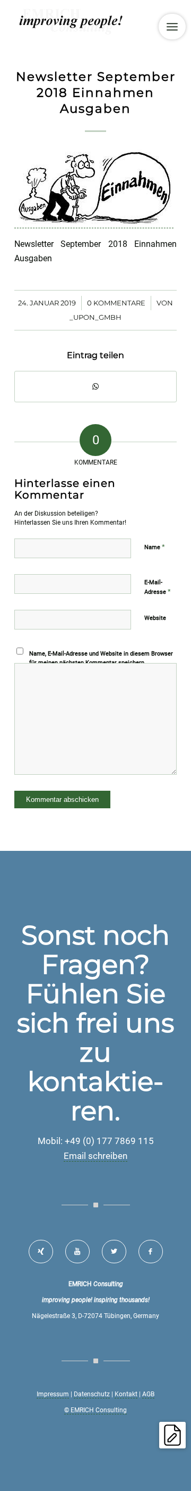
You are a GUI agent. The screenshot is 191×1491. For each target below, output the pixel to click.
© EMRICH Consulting (95, 1410)
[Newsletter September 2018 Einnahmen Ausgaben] (93, 223)
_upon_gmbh (95, 317)
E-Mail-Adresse (157, 587)
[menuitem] (172, 26)
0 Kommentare (116, 303)
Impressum (53, 1394)
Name (154, 547)
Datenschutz (92, 1394)
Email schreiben (95, 1155)
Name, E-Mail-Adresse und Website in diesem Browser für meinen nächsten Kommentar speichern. (101, 658)
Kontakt (126, 1394)
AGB (148, 1394)
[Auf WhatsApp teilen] (95, 386)
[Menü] (172, 26)
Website (155, 618)
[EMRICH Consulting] (79, 21)
